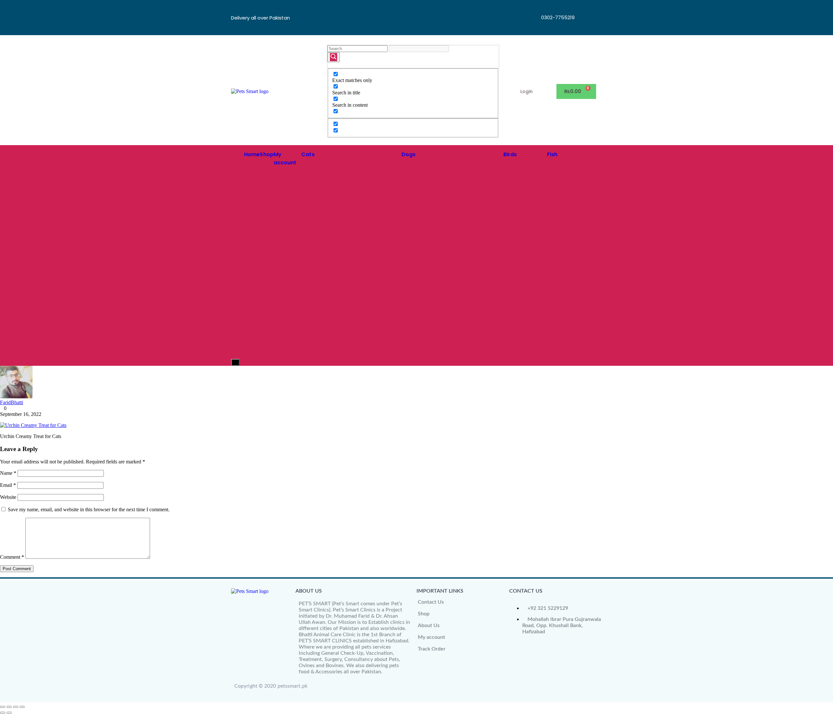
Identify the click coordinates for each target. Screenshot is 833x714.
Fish (552, 154)
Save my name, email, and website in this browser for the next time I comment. (89, 509)
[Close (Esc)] (22, 707)
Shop (266, 154)
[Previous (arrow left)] (2, 713)
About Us (429, 625)
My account (431, 637)
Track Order (431, 649)
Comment (12, 557)
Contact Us (431, 602)
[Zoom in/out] (2, 707)
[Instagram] (586, 26)
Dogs (409, 154)
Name (8, 473)
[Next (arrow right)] (9, 713)
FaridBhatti (11, 402)
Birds (510, 154)
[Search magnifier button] (333, 57)
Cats (307, 154)
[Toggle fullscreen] (9, 707)
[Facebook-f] (586, 8)
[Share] (15, 707)
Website (8, 497)
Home (252, 154)
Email (8, 485)
